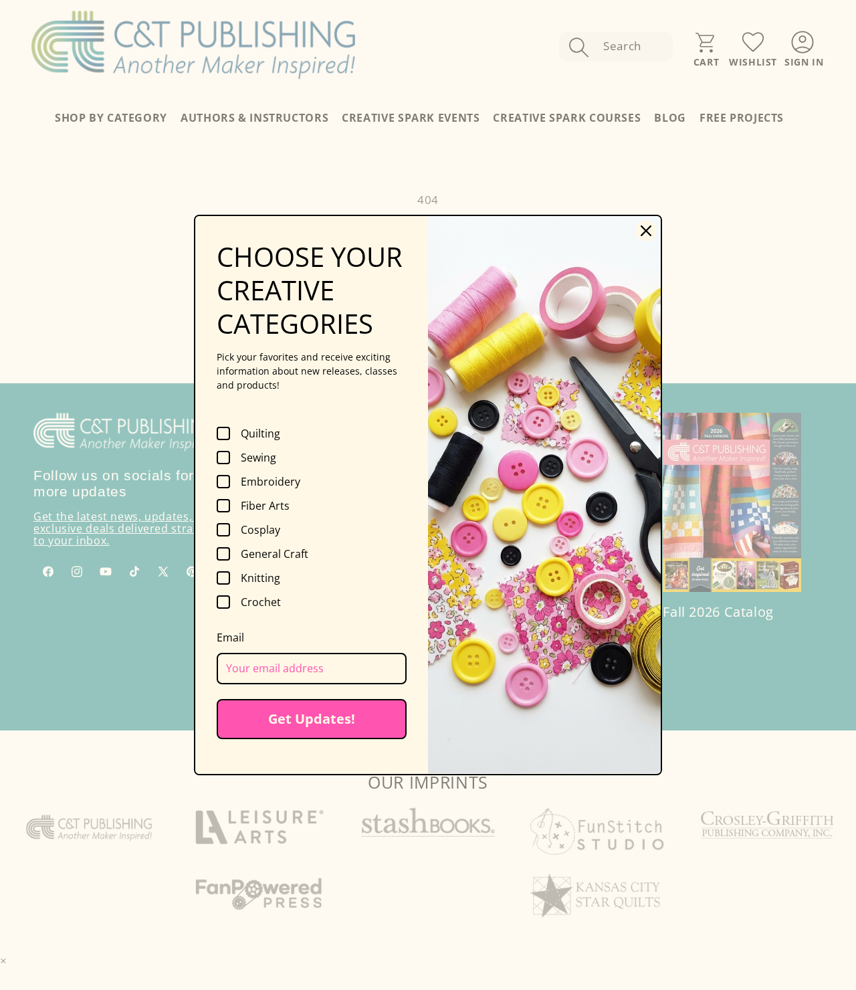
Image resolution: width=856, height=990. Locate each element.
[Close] (646, 231)
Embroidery (270, 481)
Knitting (260, 578)
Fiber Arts (265, 505)
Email (230, 637)
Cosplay (260, 529)
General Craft (274, 554)
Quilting (260, 433)
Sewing (258, 457)
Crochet (261, 602)
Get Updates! (311, 719)
